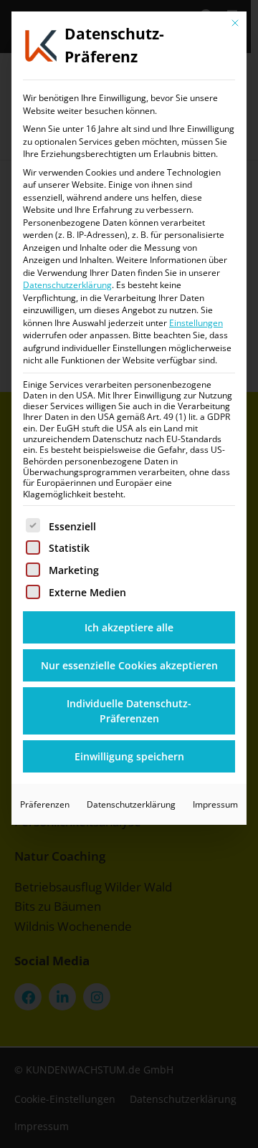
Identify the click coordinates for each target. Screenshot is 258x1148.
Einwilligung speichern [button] (129, 756)
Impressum (215, 804)
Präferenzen (45, 804)
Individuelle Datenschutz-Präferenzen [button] (129, 711)
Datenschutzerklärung (67, 285)
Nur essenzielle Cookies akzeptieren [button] (129, 665)
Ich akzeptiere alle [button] (129, 627)
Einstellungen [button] (196, 323)
